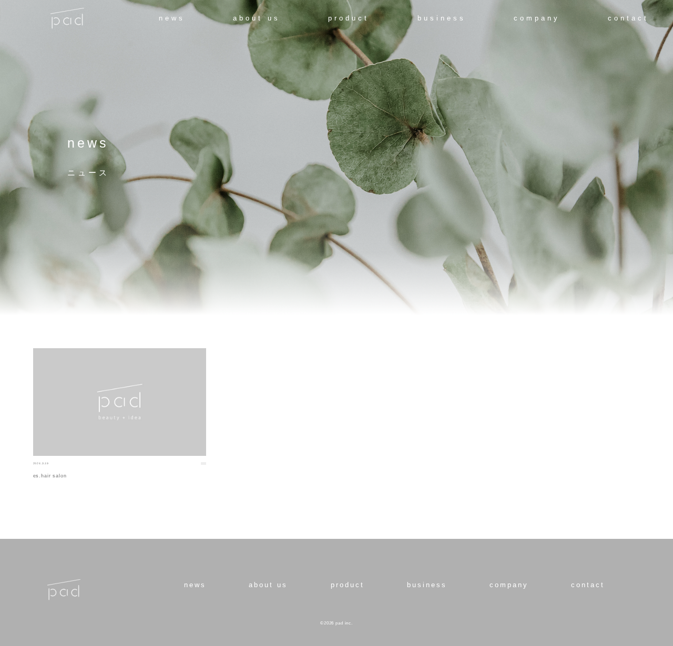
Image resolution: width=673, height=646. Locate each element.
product (348, 18)
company (537, 18)
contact (628, 18)
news (172, 18)
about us (256, 18)
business (441, 18)
